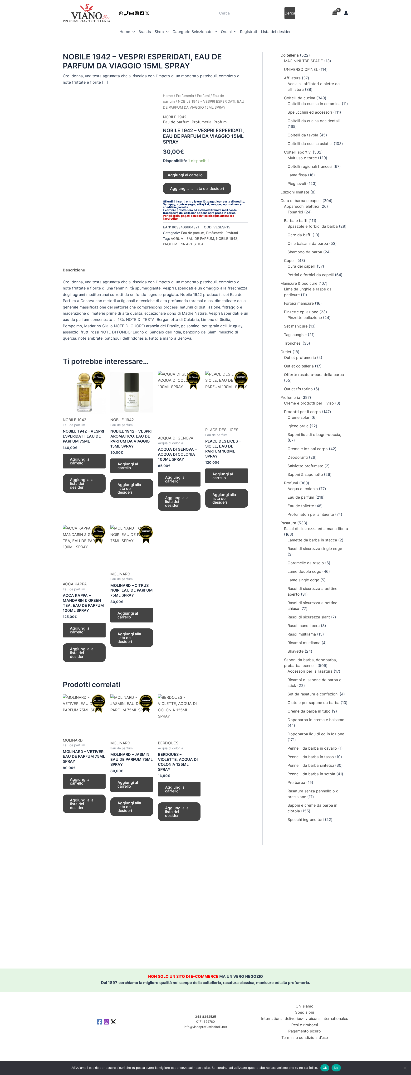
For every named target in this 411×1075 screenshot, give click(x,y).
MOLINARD (120, 574)
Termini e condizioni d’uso (304, 1037)
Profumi (203, 96)
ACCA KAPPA (75, 584)
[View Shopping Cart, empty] (334, 13)
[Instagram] (137, 13)
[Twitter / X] (147, 13)
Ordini (226, 31)
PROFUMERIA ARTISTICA (183, 244)
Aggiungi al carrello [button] (80, 461)
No (336, 1068)
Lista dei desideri (276, 31)
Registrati (248, 31)
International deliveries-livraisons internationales (304, 1018)
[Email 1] (131, 13)
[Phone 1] (126, 13)
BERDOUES (168, 743)
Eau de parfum (176, 122)
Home (124, 31)
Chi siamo (304, 1006)
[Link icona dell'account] (346, 13)
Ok (325, 1068)
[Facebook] (142, 13)
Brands (144, 31)
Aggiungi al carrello (185, 175)
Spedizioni (304, 1012)
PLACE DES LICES (221, 429)
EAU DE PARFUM (200, 238)
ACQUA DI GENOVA (175, 438)
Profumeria (185, 96)
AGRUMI (178, 238)
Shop (159, 31)
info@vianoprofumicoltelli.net (205, 1027)
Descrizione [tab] (74, 270)
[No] (405, 1067)
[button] (132, 31)
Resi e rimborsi (304, 1024)
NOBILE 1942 (174, 117)
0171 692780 (205, 1021)
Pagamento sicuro (304, 1031)
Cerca (289, 13)
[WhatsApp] (121, 13)
